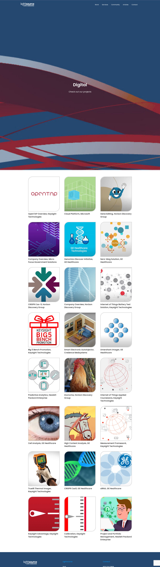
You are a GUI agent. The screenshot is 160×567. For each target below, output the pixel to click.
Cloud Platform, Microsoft (77, 213)
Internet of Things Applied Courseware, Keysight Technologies (113, 398)
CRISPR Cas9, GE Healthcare (78, 488)
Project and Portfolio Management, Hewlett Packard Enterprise (116, 536)
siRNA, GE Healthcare (110, 488)
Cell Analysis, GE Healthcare (42, 443)
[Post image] (43, 194)
